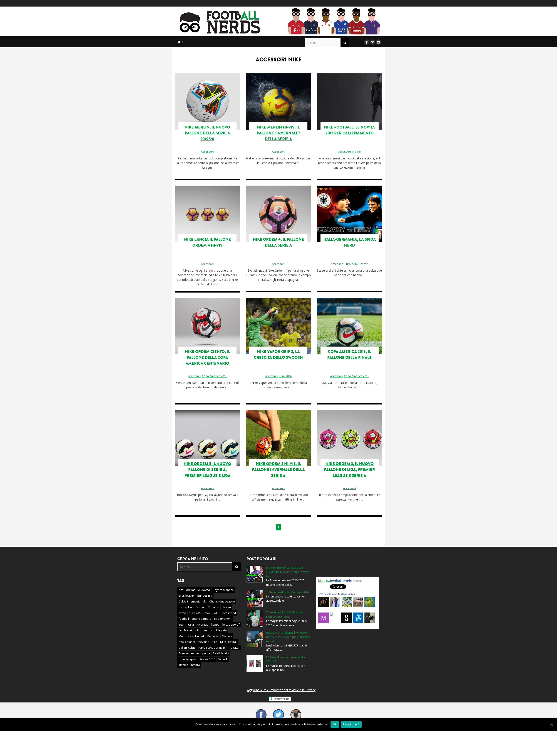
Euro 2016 (351, 264)
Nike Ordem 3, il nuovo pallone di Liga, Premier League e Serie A (349, 469)
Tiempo (183, 665)
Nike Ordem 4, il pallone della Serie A (278, 242)
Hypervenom (222, 619)
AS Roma (204, 590)
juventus (202, 624)
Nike (214, 642)
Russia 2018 (207, 659)
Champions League (222, 601)
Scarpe (363, 264)
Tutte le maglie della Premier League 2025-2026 (285, 614)
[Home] (179, 41)
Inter (182, 624)
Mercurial (213, 636)
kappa (215, 624)
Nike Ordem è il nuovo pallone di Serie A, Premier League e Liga (207, 469)
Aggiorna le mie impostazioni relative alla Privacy (281, 690)
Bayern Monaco (223, 590)
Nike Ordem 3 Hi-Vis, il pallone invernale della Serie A (278, 469)
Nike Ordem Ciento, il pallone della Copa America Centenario (207, 357)
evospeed (229, 613)
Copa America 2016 (356, 376)
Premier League (189, 653)
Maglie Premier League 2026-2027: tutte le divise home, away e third (288, 572)
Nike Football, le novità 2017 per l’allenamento (349, 130)
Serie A (222, 659)
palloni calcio (187, 648)
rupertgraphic (188, 659)
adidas (190, 590)
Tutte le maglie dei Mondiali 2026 (287, 592)
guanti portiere (201, 619)
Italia (191, 624)
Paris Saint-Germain (211, 648)
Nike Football (228, 642)
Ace (181, 590)
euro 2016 (195, 613)
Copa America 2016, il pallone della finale (349, 354)
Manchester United (191, 636)
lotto (198, 630)
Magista (221, 630)
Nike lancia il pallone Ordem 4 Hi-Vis (207, 242)
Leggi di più (351, 724)
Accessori (207, 152)
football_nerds (346, 580)
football (184, 619)
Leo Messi (185, 630)
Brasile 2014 (187, 595)
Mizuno (227, 636)
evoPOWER (212, 613)
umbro (195, 665)
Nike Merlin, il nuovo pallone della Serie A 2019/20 (207, 133)
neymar (203, 642)
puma (206, 653)
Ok (335, 724)
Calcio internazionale (192, 601)
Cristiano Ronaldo (207, 607)
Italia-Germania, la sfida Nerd (349, 242)
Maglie (356, 152)
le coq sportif (231, 624)
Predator (234, 648)
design (226, 607)
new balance (187, 642)
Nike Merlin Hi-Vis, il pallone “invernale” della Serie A (278, 133)
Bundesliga (204, 595)
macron (208, 630)
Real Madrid (221, 653)
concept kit (186, 607)
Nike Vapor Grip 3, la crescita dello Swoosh (278, 354)
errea (182, 613)
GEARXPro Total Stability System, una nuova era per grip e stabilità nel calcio (288, 637)
